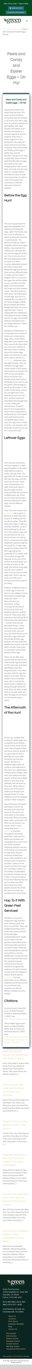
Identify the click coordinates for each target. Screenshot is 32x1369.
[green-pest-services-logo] (12, 18)
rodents (21, 598)
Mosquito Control (13, 1341)
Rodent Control (12, 1338)
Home (5, 29)
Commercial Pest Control (16, 1349)
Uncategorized (15, 29)
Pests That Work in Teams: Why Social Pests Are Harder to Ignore (15, 1055)
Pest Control (11, 1333)
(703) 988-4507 (15, 1297)
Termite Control (12, 1344)
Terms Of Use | (19, 1356)
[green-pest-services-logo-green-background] (16, 1280)
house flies (8, 513)
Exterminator (11, 1336)
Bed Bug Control (12, 1346)
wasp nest (8, 360)
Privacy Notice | (8, 1356)
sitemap (26, 1356)
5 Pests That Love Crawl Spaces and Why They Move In (15, 1125)
